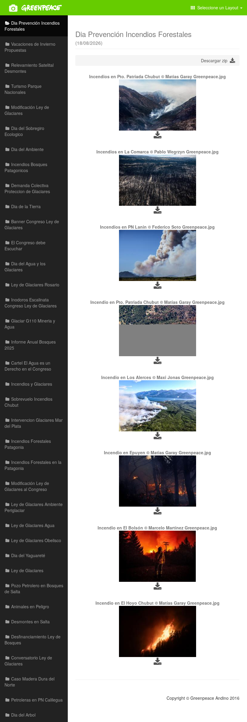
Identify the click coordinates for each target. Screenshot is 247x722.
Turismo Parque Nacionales (23, 89)
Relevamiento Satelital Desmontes (29, 68)
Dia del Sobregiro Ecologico (24, 131)
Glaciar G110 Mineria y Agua (30, 324)
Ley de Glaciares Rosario (34, 285)
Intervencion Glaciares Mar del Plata (34, 423)
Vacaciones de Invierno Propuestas (30, 47)
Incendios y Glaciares (31, 384)
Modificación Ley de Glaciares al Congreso (27, 486)
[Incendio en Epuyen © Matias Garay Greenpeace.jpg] (157, 481)
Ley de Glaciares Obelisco (35, 540)
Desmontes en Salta (30, 622)
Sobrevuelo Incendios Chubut (28, 402)
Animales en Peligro (29, 606)
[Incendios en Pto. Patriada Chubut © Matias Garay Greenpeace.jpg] (157, 105)
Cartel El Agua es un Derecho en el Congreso (28, 366)
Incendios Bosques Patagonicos (26, 167)
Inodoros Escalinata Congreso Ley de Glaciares (31, 303)
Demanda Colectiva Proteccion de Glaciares (27, 188)
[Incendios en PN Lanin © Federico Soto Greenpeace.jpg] (157, 255)
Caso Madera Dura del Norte (30, 682)
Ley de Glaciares (26, 570)
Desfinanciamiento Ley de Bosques (33, 640)
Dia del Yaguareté (27, 555)
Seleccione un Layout (217, 8)
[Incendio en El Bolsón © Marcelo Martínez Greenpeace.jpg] (157, 556)
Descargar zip (215, 60)
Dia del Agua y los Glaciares (25, 267)
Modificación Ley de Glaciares (27, 110)
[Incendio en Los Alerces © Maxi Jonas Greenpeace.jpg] (157, 405)
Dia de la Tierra (25, 206)
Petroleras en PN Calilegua (36, 700)
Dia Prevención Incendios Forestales (32, 26)
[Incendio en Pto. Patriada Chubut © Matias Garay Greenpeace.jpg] (157, 330)
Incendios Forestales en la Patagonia (33, 465)
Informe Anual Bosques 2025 (30, 345)
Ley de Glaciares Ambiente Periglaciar (34, 507)
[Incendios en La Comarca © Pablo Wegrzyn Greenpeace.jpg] (157, 180)
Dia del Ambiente (27, 149)
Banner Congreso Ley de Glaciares (32, 224)
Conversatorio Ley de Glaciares (28, 661)
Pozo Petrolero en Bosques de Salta (34, 588)
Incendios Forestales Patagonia (28, 444)
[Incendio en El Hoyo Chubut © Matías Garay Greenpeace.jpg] (157, 631)
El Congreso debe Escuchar (25, 245)
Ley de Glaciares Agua (32, 525)
